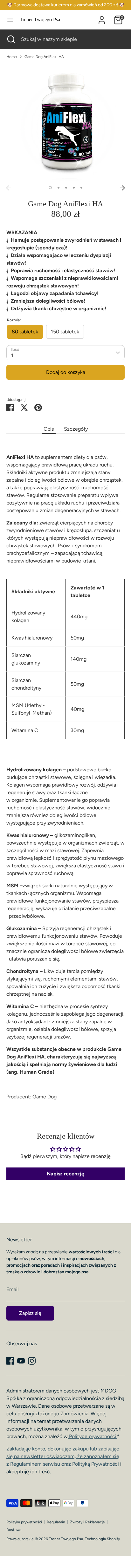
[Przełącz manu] (10, 19)
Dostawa (13, 1529)
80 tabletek (25, 332)
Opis (49, 429)
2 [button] (58, 188)
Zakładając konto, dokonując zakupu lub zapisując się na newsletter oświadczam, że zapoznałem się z (62, 1456)
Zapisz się (30, 1313)
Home (11, 57)
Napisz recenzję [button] (65, 1174)
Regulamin (56, 1522)
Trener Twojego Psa (40, 19)
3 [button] (66, 188)
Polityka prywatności (24, 1522)
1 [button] (50, 187)
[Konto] (101, 17)
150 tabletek (65, 332)
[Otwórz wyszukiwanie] (10, 39)
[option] (65, 123)
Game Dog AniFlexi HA (44, 57)
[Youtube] (21, 1361)
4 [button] (74, 188)
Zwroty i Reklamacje (87, 1522)
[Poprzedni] (9, 188)
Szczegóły (76, 429)
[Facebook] (10, 1361)
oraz (89, 1464)
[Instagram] (32, 1361)
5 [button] (81, 188)
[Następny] (122, 188)
